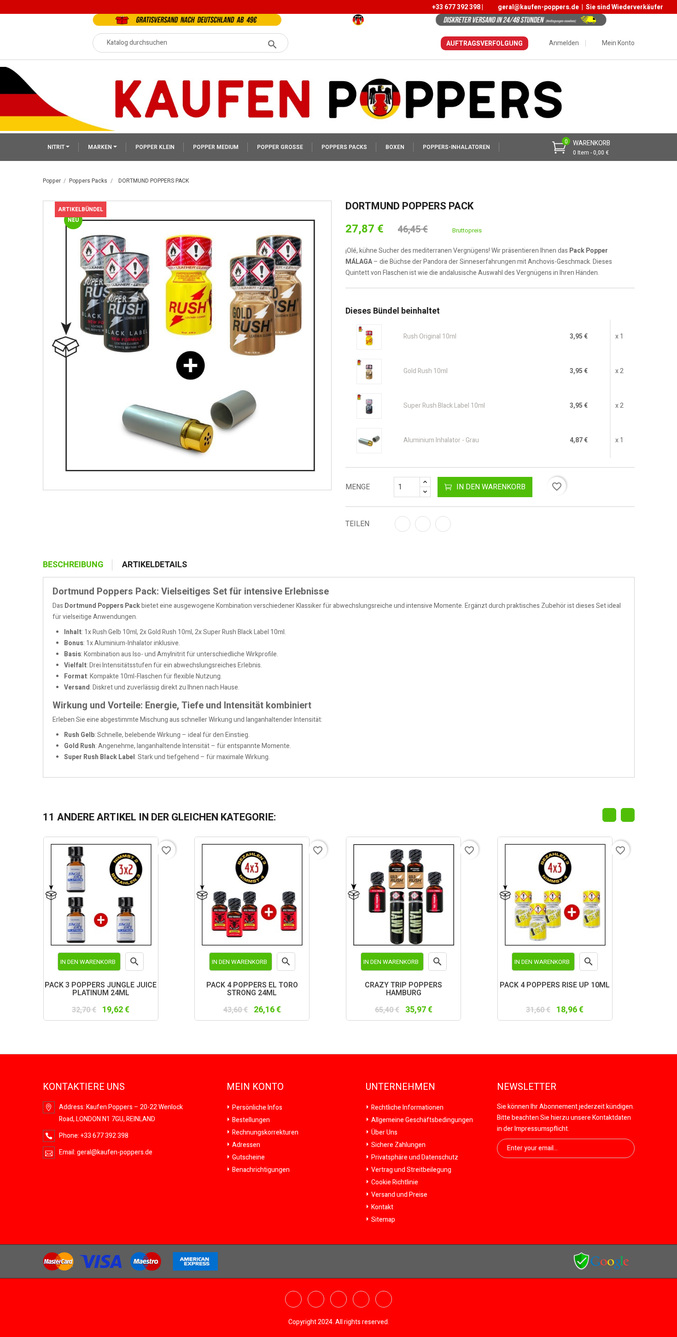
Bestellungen (250, 1120)
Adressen (245, 1145)
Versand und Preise (398, 1195)
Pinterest (443, 524)
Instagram (383, 1299)
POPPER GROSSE (280, 147)
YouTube (316, 1299)
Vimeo (361, 1299)
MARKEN (100, 147)
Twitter (293, 1299)
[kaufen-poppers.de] (601, 1261)
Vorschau (135, 963)
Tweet (423, 524)
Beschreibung (73, 564)
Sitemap (382, 1219)
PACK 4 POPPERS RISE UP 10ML (555, 986)
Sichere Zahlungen (398, 1145)
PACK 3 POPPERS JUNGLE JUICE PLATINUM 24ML (101, 990)
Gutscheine (248, 1157)
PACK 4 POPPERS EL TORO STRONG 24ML (252, 990)
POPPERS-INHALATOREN (456, 147)
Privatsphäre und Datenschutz (414, 1157)
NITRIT (56, 147)
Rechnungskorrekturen (264, 1132)
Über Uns (383, 1132)
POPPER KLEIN (155, 147)
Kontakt (381, 1207)
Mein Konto (255, 1087)
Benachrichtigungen (260, 1170)
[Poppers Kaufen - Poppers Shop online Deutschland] (338, 98)
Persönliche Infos (256, 1107)
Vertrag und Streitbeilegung (410, 1170)
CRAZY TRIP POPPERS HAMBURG (403, 990)
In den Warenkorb (490, 487)
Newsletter (526, 1087)
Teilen (402, 524)
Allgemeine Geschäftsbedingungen (421, 1120)
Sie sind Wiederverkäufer (624, 7)
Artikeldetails (154, 564)
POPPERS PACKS (344, 147)
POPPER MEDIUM (216, 147)
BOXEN (394, 147)
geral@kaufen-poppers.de (538, 7)
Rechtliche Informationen (407, 1107)
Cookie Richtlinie (394, 1182)
